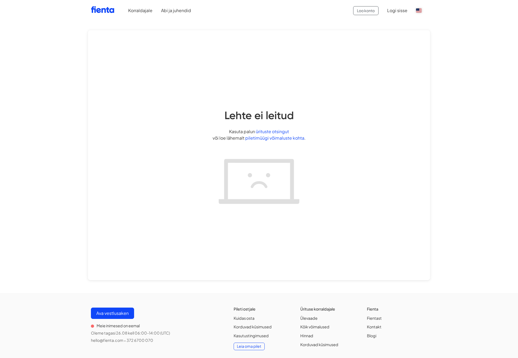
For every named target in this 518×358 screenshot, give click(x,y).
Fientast (374, 318)
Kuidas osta (244, 318)
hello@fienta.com (107, 340)
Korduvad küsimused (253, 326)
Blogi (371, 335)
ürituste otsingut (272, 131)
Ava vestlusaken (112, 313)
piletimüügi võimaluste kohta (274, 138)
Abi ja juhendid (176, 10)
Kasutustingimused (251, 335)
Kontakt (374, 326)
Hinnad (306, 335)
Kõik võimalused (314, 326)
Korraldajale (140, 10)
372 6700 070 (140, 340)
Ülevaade (309, 318)
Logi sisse (397, 10)
